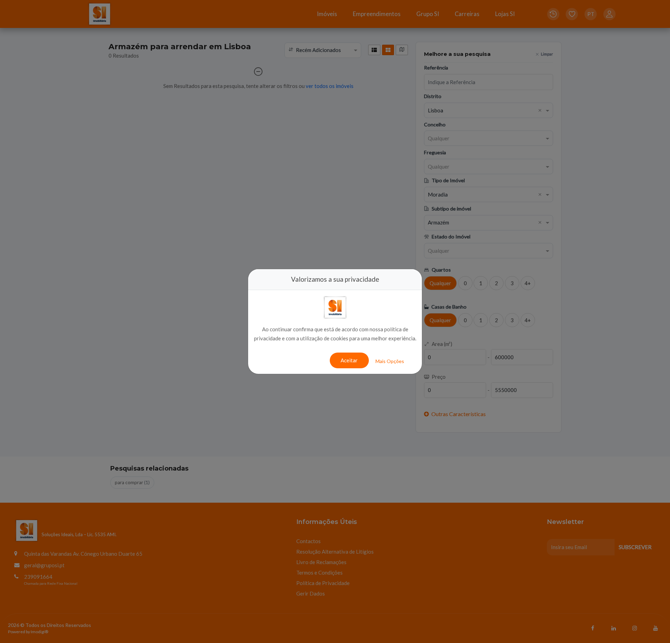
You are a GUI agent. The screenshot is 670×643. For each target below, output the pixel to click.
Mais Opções (389, 361)
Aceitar (349, 360)
